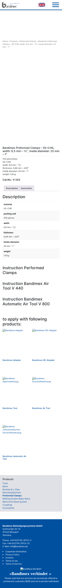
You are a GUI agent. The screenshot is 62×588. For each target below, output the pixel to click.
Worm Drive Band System (15, 501)
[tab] (12, 188)
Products (14, 41)
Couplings (7, 505)
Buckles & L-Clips (11, 489)
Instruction (26, 188)
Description (12, 188)
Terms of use (12, 560)
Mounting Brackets (12, 492)
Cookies (9, 557)
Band (5, 486)
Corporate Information (16, 551)
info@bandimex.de (19, 546)
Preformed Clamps (27, 41)
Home (5, 41)
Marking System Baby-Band (16, 498)
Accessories (8, 508)
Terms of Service (14, 564)
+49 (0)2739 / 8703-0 (20, 540)
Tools (5, 483)
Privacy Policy (12, 554)
